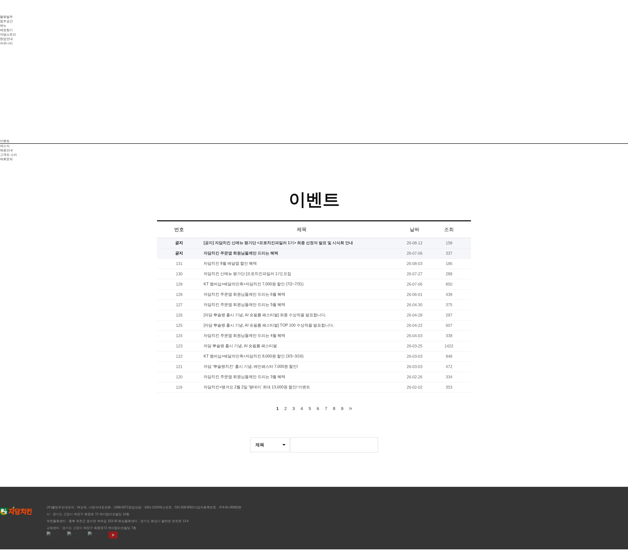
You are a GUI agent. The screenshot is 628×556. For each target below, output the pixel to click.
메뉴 (3, 25)
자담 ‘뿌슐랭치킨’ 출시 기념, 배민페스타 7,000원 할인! (251, 366)
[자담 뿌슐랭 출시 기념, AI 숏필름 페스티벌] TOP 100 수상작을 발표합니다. (269, 325)
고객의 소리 (8, 155)
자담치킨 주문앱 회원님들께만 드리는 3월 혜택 (244, 377)
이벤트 (5, 141)
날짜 (414, 229)
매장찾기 (6, 30)
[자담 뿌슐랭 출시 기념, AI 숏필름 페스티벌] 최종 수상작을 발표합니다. (265, 315)
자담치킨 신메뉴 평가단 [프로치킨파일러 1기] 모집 (247, 274)
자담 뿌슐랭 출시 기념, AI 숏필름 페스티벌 (240, 346)
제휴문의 (6, 159)
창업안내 (6, 39)
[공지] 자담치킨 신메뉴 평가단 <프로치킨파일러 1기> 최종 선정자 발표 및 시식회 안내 (278, 243)
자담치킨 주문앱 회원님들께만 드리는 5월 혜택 (244, 305)
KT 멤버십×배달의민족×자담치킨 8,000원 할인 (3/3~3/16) (253, 356)
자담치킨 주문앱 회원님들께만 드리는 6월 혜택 (244, 294)
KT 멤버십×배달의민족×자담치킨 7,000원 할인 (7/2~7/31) (253, 284)
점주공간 (6, 21)
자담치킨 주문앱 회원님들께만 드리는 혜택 (241, 253)
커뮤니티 (6, 43)
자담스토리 (8, 34)
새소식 (5, 146)
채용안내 (6, 150)
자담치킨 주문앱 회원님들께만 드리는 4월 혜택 (244, 335)
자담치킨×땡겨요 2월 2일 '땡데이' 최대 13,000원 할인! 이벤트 (257, 387)
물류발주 (6, 17)
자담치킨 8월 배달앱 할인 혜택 (230, 263)
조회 (449, 229)
